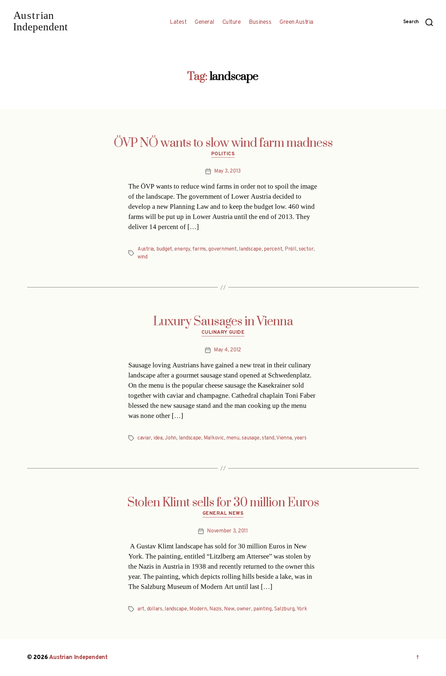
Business (260, 22)
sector (306, 249)
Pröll (290, 249)
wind (142, 257)
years (300, 438)
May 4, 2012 (227, 350)
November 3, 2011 (227, 531)
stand (268, 438)
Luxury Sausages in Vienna (223, 322)
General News (223, 514)
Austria (145, 249)
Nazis (215, 609)
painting (262, 609)
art (140, 609)
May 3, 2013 (227, 171)
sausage (250, 438)
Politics (223, 154)
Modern (198, 609)
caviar (144, 438)
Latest (178, 22)
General (204, 22)
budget (164, 249)
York (301, 609)
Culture (231, 22)
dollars (154, 609)
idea (158, 438)
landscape (250, 249)
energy (182, 249)
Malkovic (214, 438)
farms (199, 249)
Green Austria (296, 22)
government (222, 249)
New (229, 609)
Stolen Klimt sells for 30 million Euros (223, 503)
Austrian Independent (78, 657)
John (170, 438)
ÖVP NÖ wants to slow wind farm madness (223, 143)
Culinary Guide (223, 333)
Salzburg (284, 609)
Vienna (284, 438)
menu (232, 438)
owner (244, 609)
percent (273, 249)
